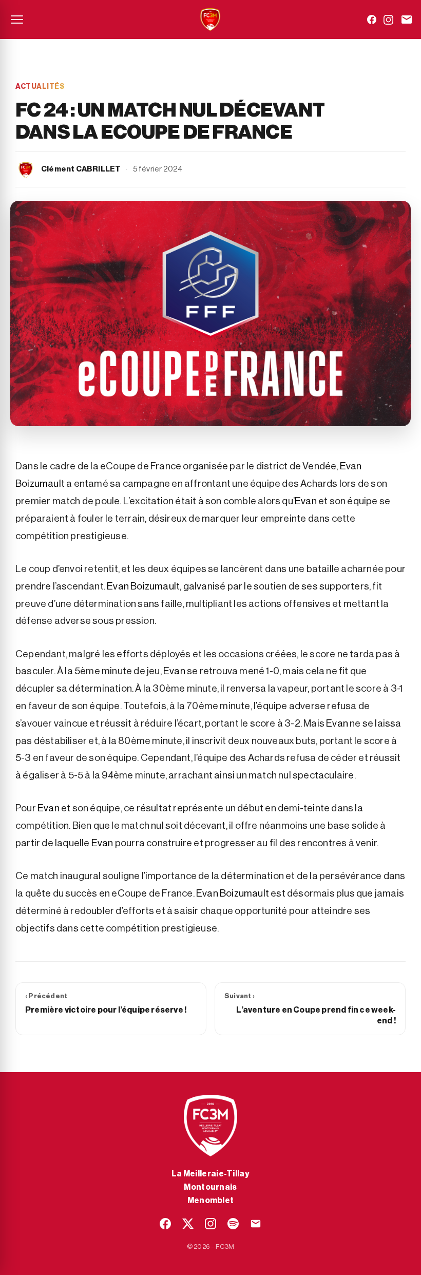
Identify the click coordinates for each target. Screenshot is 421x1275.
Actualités (40, 86)
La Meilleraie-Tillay (210, 1174)
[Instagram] (388, 20)
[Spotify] (233, 1223)
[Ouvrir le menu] (17, 19)
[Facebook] (371, 19)
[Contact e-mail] (406, 19)
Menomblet (210, 1200)
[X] (188, 1223)
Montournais (210, 1187)
